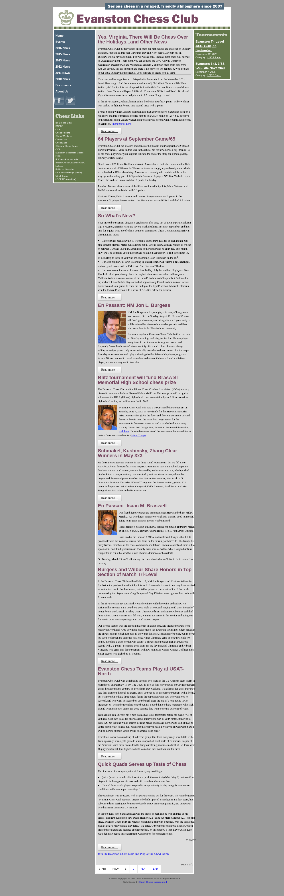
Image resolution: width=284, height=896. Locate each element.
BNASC (59, 126)
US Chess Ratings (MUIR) (68, 172)
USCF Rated (214, 57)
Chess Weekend (63, 136)
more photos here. (121, 123)
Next (144, 869)
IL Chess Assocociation (67, 159)
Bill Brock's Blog (63, 123)
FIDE (58, 156)
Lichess (59, 166)
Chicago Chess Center (67, 146)
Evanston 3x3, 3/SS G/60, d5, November (210, 66)
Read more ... (109, 131)
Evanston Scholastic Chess (69, 152)
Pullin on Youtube (64, 169)
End (155, 869)
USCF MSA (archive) (65, 179)
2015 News (62, 54)
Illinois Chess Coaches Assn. (70, 162)
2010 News (62, 79)
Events (60, 41)
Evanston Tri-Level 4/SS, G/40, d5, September (209, 46)
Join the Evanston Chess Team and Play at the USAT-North (133, 854)
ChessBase (61, 142)
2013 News (62, 60)
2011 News (62, 73)
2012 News (62, 66)
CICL (58, 149)
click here (124, 431)
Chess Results (62, 132)
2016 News (62, 48)
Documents (63, 85)
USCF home (61, 176)
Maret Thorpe (138, 435)
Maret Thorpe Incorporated (153, 882)
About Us (61, 91)
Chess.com (61, 139)
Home (59, 35)
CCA (57, 129)
